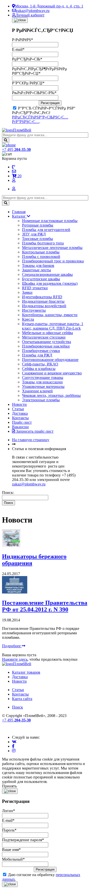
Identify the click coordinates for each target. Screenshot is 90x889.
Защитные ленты (36, 270)
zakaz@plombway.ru (33, 10)
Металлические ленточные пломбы (52, 247)
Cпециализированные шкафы (47, 274)
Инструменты (34, 310)
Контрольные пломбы (41, 252)
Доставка (20, 413)
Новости (19, 404)
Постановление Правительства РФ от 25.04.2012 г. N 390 (44, 606)
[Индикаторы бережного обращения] (11, 546)
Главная (19, 212)
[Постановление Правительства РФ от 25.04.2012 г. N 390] (14, 592)
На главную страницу (30, 440)
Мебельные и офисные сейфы (47, 333)
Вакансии (20, 427)
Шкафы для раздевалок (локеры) (50, 283)
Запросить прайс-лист (34, 431)
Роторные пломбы (37, 225)
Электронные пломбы (41, 400)
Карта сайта (22, 699)
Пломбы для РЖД (37, 355)
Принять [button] (9, 786)
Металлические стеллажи (44, 337)
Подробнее (12, 646)
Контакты (20, 418)
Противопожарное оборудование (50, 359)
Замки (27, 292)
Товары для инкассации (42, 382)
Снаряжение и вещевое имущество (52, 373)
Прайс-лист (22, 422)
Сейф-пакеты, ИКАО (40, 364)
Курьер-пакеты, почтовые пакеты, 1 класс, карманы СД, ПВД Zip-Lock (52, 326)
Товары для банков (38, 265)
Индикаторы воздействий (44, 306)
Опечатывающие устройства (46, 342)
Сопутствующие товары (42, 377)
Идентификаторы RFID (42, 297)
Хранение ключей (37, 391)
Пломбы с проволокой (41, 256)
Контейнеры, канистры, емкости (50, 315)
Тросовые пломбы (37, 239)
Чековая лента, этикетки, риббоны (51, 395)
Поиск (17, 707)
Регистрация (50, 103)
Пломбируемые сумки (41, 351)
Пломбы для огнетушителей (46, 230)
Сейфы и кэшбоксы (39, 368)
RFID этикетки (35, 288)
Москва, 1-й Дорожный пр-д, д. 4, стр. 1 (49, 6)
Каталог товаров (26, 672)
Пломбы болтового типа (43, 243)
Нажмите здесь (15, 659)
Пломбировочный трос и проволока (53, 261)
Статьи (18, 409)
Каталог (19, 216)
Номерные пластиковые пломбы (50, 221)
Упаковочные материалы (43, 386)
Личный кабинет (30, 15)
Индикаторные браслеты (43, 301)
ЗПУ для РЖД (34, 234)
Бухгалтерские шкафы (41, 279)
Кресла (28, 319)
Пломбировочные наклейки (46, 346)
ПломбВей (22, 130)
